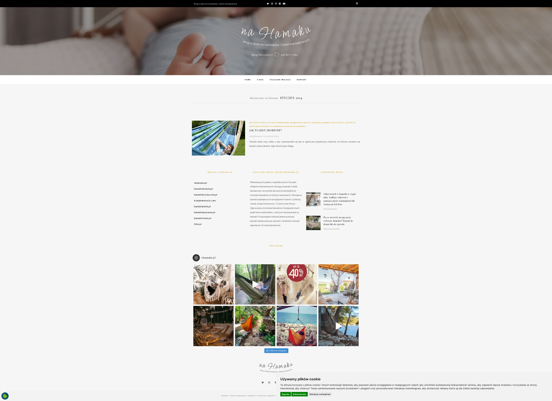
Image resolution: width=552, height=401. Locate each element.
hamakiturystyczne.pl (205, 194)
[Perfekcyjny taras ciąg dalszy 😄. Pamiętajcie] (338, 284)
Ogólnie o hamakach (272, 126)
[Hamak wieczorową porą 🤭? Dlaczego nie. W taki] (213, 326)
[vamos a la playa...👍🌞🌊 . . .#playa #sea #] (255, 326)
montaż (254, 126)
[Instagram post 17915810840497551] (338, 326)
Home (248, 80)
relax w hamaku (296, 126)
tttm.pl (198, 224)
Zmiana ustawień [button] (320, 394)
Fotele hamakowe (278, 123)
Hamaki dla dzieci (333, 123)
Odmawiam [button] (299, 394)
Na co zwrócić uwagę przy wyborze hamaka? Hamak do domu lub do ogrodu (338, 221)
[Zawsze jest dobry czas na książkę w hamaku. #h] (255, 284)
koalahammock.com (205, 200)
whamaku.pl (200, 182)
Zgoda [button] (286, 394)
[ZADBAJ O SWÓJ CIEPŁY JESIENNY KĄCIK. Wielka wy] (297, 284)
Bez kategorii (257, 123)
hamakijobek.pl (202, 206)
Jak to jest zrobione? (265, 130)
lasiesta (350, 123)
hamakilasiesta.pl (203, 188)
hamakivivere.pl (202, 218)
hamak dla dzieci (300, 123)
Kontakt (302, 80)
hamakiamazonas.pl (204, 212)
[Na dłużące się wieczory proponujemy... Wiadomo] (213, 284)
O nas (260, 80)
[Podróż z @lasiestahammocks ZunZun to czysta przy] (297, 326)
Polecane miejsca (280, 80)
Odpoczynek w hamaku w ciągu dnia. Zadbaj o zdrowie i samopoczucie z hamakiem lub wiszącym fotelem (339, 199)
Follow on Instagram (277, 350)
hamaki (316, 123)
